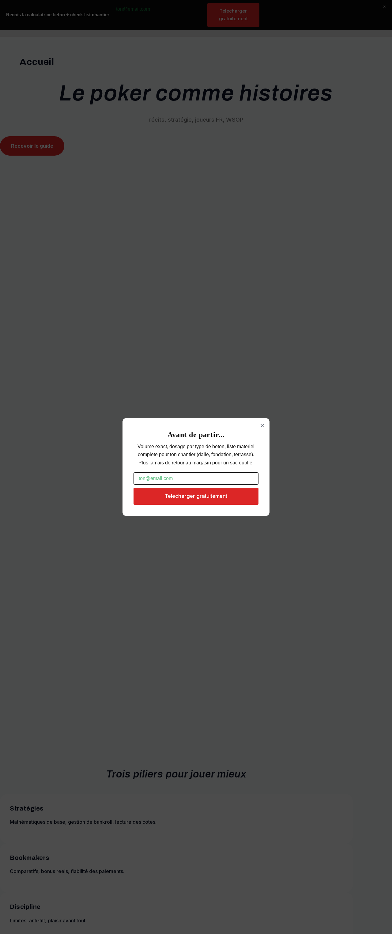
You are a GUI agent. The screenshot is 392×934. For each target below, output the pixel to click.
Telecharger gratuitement (196, 496)
